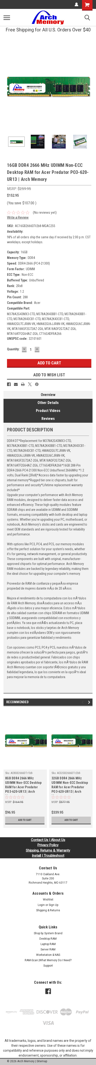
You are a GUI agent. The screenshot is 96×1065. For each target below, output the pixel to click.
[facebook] (48, 991)
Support (48, 965)
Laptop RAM (48, 944)
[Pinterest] (37, 384)
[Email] (16, 384)
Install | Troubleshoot (48, 855)
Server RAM (48, 949)
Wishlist (48, 899)
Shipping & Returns (48, 910)
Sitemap (42, 1061)
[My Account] (76, 4)
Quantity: (13, 349)
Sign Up (53, 905)
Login (41, 905)
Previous (6, 85)
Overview (48, 394)
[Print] (23, 384)
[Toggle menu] (6, 17)
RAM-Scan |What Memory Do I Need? (48, 960)
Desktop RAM (48, 938)
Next (89, 85)
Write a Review (18, 217)
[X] (30, 384)
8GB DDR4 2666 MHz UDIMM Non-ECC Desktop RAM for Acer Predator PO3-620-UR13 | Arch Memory (23, 785)
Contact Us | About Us (48, 840)
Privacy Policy (48, 845)
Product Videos (48, 410)
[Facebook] (9, 384)
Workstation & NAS (48, 955)
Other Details (48, 402)
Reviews (48, 418)
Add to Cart (24, 820)
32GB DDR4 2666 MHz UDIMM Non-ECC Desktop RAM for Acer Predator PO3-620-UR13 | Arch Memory (69, 785)
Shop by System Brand (48, 933)
